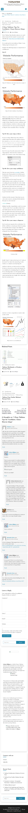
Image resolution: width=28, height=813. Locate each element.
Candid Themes (17, 811)
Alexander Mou (10, 537)
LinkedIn (5, 762)
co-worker (17, 172)
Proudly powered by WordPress (11, 809)
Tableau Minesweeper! (10, 785)
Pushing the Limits (10, 364)
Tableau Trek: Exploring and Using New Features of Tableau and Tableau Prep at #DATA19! (14, 789)
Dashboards (15, 21)
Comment (5, 598)
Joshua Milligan (14, 32)
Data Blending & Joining (8, 393)
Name (4, 613)
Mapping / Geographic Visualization (11, 22)
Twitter (5, 759)
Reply (3, 447)
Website (4, 624)
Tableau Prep (19, 394)
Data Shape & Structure (8, 394)
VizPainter (14, 2)
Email (3, 618)
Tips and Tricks (6, 24)
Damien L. (9, 426)
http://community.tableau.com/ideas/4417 (13, 581)
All (3, 21)
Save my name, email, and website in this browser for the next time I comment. (12, 631)
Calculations (8, 21)
